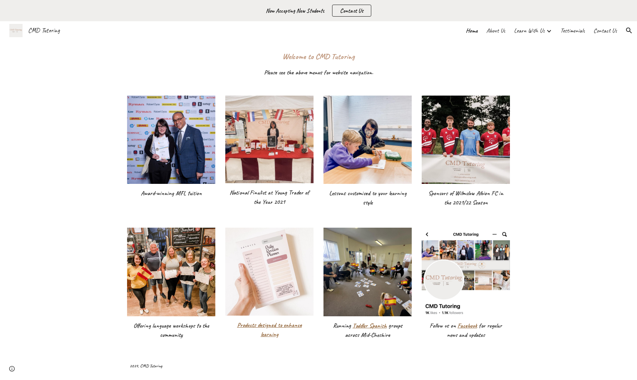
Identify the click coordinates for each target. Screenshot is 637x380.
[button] (629, 30)
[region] (318, 10)
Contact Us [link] (605, 31)
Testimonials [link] (572, 31)
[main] (318, 64)
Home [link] (472, 31)
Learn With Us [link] (529, 31)
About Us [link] (495, 31)
